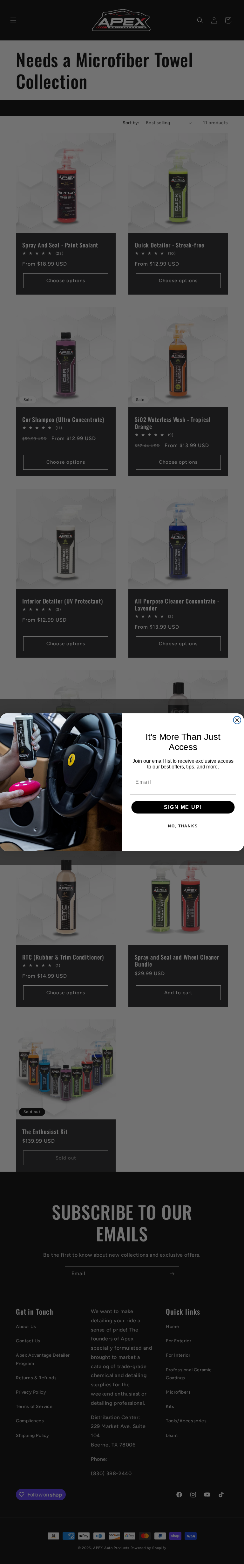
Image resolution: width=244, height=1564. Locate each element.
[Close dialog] (237, 720)
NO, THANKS (183, 826)
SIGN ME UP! (183, 807)
